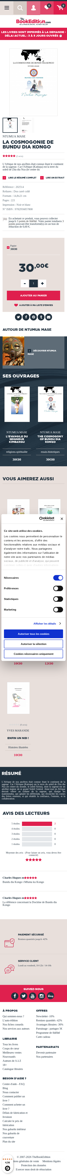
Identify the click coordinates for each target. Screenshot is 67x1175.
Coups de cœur (11, 1048)
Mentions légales (51, 1161)
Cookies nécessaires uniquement (33, 653)
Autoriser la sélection (33, 643)
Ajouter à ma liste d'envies (36, 305)
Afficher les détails (45, 623)
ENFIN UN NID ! (18, 738)
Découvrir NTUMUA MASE (42, 352)
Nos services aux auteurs (16, 1028)
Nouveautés (9, 1056)
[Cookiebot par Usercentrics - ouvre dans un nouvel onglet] (40, 519)
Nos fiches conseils (13, 1024)
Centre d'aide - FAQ (14, 1084)
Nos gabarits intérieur (14, 1129)
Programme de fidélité (48, 1032)
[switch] (58, 588)
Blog (5, 1088)
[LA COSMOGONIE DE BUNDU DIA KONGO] (33, 113)
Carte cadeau (43, 1036)
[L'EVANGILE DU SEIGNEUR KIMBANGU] (17, 403)
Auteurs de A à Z (12, 1060)
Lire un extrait (54, 178)
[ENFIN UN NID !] (18, 697)
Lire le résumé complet (22, 178)
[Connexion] (33, 10)
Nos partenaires (44, 1056)
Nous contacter (11, 1092)
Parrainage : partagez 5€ (49, 1028)
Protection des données (33, 1165)
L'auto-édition (10, 1020)
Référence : (9, 186)
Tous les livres (10, 1044)
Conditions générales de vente (23, 1161)
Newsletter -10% (45, 1016)
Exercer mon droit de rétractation (33, 1169)
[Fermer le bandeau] (62, 519)
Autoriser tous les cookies (33, 633)
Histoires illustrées (18, 747)
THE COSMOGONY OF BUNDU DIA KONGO (50, 439)
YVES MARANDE (18, 730)
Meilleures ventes (12, 1052)
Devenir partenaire (46, 1052)
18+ (5, 1064)
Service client (28, 961)
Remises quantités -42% (49, 1020)
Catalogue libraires (13, 1069)
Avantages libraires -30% (49, 1024)
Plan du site (9, 1141)
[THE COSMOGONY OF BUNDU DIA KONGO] (50, 403)
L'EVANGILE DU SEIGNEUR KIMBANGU (17, 439)
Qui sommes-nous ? (13, 1016)
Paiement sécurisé (31, 934)
